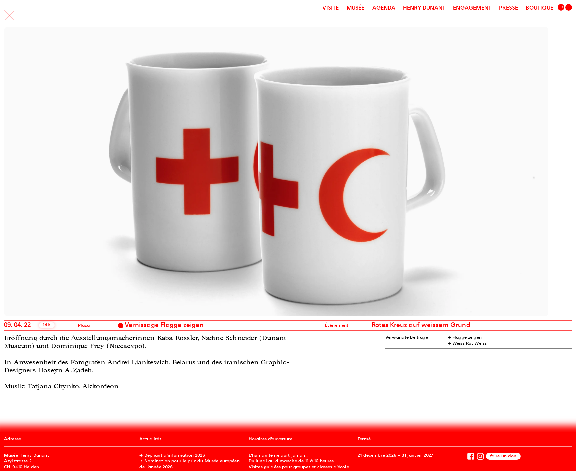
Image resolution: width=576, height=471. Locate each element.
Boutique (539, 8)
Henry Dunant (424, 8)
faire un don (503, 456)
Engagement (472, 8)
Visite (330, 8)
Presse (508, 8)
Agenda (383, 8)
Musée (356, 8)
